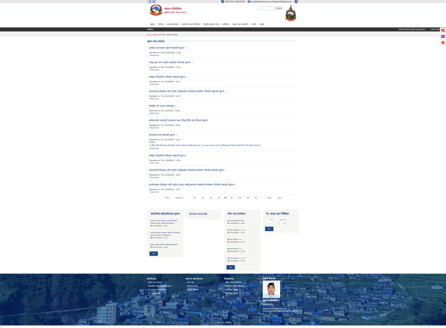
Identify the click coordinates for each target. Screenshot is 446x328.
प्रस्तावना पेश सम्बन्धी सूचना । (163, 135)
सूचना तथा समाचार (155, 282)
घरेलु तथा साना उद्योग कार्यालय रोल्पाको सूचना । (171, 62)
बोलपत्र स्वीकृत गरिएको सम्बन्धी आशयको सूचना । (164, 245)
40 (256, 198)
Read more (154, 55)
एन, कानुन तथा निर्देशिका (157, 290)
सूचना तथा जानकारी (240, 24)
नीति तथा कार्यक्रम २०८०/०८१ (236, 258)
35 (219, 198)
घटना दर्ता (190, 282)
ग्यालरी (253, 24)
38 (240, 198)
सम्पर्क (262, 24)
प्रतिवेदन (225, 24)
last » (280, 198)
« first (167, 198)
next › (269, 198)
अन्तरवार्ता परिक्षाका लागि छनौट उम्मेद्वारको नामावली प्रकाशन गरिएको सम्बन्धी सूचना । (188, 91)
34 (211, 198)
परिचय (160, 24)
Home (149, 35)
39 (248, 198)
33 (203, 198)
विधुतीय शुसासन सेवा (211, 24)
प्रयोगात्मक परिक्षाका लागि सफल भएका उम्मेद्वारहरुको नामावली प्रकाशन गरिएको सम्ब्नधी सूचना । (193, 184)
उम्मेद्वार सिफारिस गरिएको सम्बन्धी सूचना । (400, 29)
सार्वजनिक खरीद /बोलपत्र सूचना (159, 286)
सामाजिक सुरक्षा (192, 286)
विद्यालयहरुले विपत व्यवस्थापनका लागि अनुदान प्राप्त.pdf (241, 145)
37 (232, 198)
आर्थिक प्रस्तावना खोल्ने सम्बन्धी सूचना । (168, 47)
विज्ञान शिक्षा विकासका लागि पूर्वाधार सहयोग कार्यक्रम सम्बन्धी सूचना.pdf (176, 145)
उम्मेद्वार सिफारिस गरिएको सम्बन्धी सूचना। (168, 155)
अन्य (153, 254)
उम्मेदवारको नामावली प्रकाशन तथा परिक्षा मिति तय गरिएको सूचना (178, 120)
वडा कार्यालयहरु (173, 24)
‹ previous (179, 198)
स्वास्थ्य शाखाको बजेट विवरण (235, 221)
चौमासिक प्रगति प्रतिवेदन (234, 286)
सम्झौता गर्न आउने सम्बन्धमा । (162, 105)
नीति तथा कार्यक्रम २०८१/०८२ (236, 230)
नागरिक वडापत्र (192, 290)
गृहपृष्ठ (152, 24)
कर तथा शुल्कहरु (154, 293)
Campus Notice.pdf (211, 145)
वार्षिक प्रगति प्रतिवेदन (233, 282)
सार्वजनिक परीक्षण (231, 293)
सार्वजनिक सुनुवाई (231, 290)
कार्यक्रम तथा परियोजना (191, 24)
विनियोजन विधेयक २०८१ (234, 239)
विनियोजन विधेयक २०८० (234, 249)
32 (195, 198)
